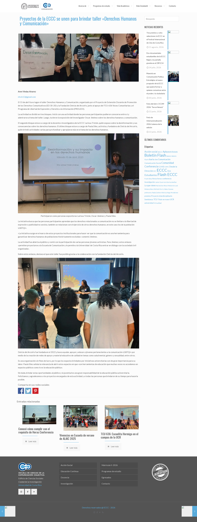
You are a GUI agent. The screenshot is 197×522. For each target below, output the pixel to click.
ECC (155, 171)
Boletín (168, 156)
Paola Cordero (156, 192)
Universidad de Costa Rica (30, 485)
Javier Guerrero (160, 182)
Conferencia (151, 166)
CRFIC (167, 167)
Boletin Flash (155, 155)
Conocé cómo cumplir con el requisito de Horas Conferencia (35, 430)
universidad (149, 203)
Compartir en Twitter (28, 391)
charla (151, 159)
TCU (155, 199)
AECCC (160, 152)
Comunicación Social (152, 163)
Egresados (106, 477)
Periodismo (174, 192)
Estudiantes (150, 175)
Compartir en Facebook (21, 391)
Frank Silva (148, 179)
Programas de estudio (111, 471)
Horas (154, 179)
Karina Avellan (172, 182)
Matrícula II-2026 (110, 465)
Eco (169, 171)
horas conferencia (164, 179)
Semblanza (148, 199)
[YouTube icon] (100, 512)
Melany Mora (148, 189)
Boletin (175, 152)
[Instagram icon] (94, 512)
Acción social (150, 151)
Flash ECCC (167, 174)
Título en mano (164, 199)
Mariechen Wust (162, 185)
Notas (166, 189)
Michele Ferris (159, 189)
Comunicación (164, 159)
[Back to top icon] (184, 516)
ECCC (162, 170)
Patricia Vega (166, 192)
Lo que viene (150, 185)
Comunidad (167, 162)
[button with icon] (21, 492)
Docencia (65, 477)
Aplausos (167, 151)
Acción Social (67, 465)
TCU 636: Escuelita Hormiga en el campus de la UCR (119, 435)
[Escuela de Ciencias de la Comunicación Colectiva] (37, 6)
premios (147, 196)
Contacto (106, 483)
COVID (161, 167)
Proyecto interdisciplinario (161, 196)
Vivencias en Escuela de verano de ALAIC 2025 (77, 437)
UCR (172, 199)
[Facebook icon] (97, 512)
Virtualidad (157, 203)
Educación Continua (69, 471)
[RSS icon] (103, 512)
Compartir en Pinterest (35, 391)
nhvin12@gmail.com (27, 97)
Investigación (149, 182)
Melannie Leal (173, 185)
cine (156, 159)
